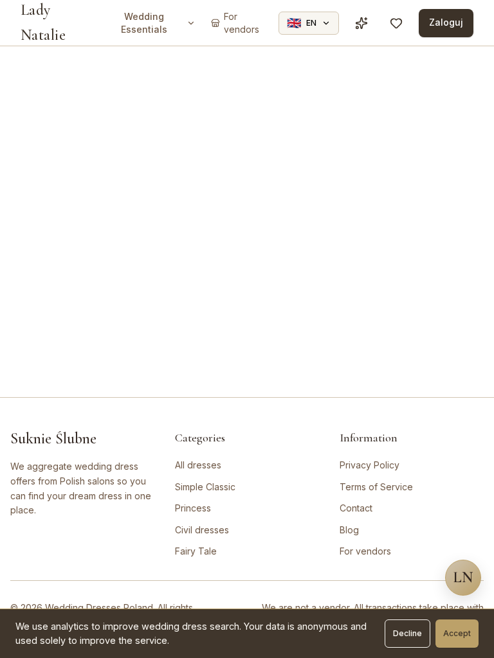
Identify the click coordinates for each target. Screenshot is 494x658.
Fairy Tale (196, 551)
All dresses (198, 464)
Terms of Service (376, 486)
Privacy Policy (369, 464)
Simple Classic (205, 486)
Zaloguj (446, 22)
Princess (193, 507)
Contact (356, 507)
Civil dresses (202, 529)
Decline (407, 633)
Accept (457, 633)
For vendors (365, 551)
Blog (349, 529)
